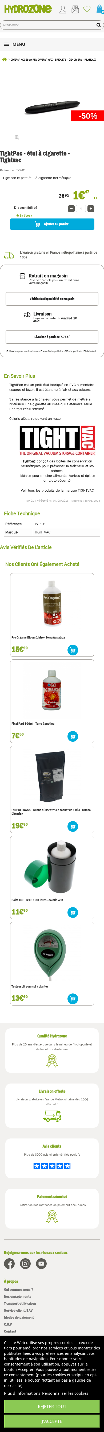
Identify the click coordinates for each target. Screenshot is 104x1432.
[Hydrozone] (28, 8)
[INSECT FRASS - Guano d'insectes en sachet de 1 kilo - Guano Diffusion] (52, 776)
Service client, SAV (18, 1310)
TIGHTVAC (86, 490)
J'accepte (52, 1421)
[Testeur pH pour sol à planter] (52, 952)
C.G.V (8, 1324)
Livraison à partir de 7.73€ (52, 336)
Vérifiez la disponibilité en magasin (52, 298)
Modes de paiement (19, 1317)
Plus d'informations (22, 1393)
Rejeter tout (52, 1406)
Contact (10, 1331)
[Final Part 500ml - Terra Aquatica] (52, 690)
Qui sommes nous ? (18, 1289)
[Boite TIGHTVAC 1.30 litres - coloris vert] (52, 866)
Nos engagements (17, 1296)
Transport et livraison (20, 1303)
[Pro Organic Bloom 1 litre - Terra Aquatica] (52, 603)
